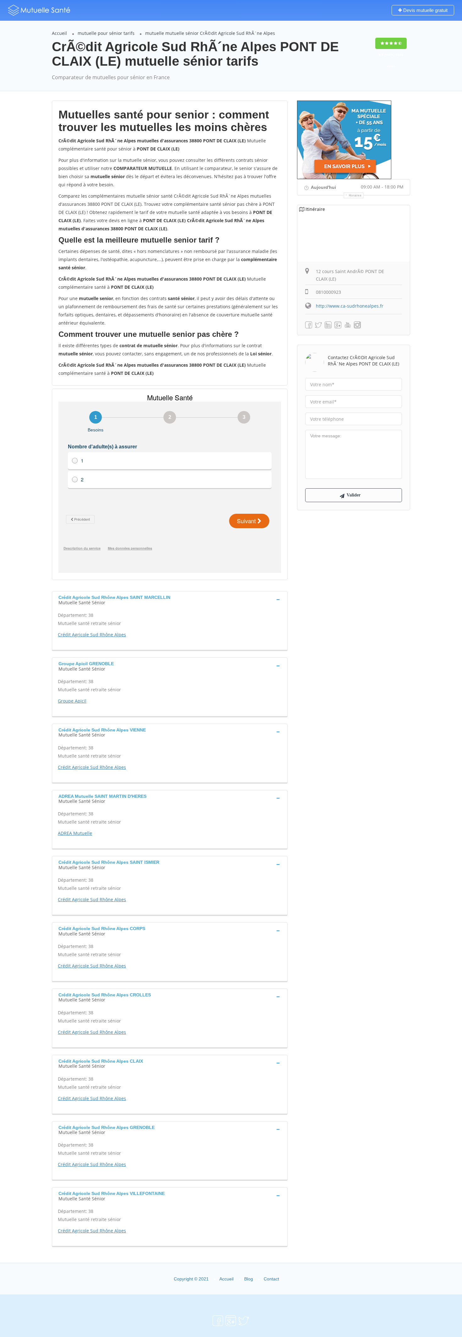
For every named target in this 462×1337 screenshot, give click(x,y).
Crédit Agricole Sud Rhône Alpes (92, 635)
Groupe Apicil (72, 701)
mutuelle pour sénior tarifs (106, 33)
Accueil (59, 33)
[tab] (170, 599)
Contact (271, 1278)
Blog (248, 1278)
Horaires (355, 195)
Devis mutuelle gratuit (425, 10)
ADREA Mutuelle (75, 833)
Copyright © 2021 (191, 1278)
